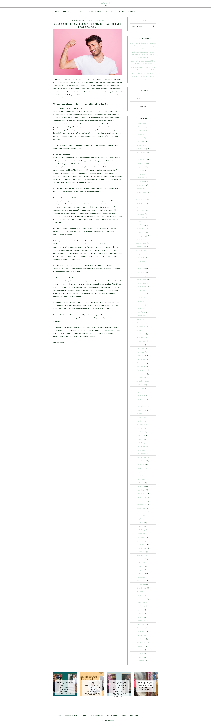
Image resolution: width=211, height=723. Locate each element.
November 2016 (142, 548)
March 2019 (142, 446)
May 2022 (141, 308)
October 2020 (141, 377)
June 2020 (141, 392)
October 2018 (142, 464)
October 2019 (142, 421)
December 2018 (142, 457)
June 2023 (141, 261)
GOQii (105, 2)
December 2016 (141, 544)
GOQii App (93, 333)
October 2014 (142, 639)
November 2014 (141, 635)
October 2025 (141, 159)
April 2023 (141, 268)
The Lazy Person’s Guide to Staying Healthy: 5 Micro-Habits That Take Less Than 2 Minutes (143, 54)
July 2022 (141, 301)
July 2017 (142, 519)
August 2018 (141, 472)
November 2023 (141, 243)
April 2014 (141, 660)
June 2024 (141, 218)
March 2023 (141, 272)
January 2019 (141, 454)
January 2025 (141, 192)
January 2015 (141, 628)
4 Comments (100, 20)
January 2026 (141, 149)
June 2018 (141, 479)
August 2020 (142, 385)
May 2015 (142, 613)
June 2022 (141, 305)
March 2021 (142, 359)
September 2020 (142, 381)
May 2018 (142, 483)
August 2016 (142, 559)
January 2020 (141, 410)
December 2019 (142, 414)
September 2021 (142, 337)
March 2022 (142, 316)
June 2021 (141, 348)
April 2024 (141, 225)
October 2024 (141, 203)
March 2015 (142, 621)
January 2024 (141, 236)
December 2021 (141, 326)
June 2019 (141, 435)
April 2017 (141, 530)
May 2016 (141, 570)
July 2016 (142, 562)
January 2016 (141, 584)
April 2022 (141, 312)
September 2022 (141, 294)
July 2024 (141, 214)
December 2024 (141, 196)
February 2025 (141, 188)
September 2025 (142, 163)
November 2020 (142, 374)
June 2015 (141, 610)
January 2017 (141, 541)
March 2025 (141, 185)
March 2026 (141, 141)
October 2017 (141, 508)
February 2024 (141, 232)
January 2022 (141, 323)
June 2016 (142, 566)
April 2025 (141, 181)
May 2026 (141, 134)
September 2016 (142, 555)
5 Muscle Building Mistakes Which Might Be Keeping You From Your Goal (87, 25)
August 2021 (142, 341)
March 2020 (141, 403)
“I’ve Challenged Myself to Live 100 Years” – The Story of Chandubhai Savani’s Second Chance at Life (92, 688)
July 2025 (142, 170)
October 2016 (142, 552)
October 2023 (141, 247)
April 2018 (141, 486)
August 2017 (142, 515)
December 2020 (142, 370)
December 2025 (141, 152)
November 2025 (141, 156)
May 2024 (141, 221)
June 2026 (141, 130)
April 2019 (141, 443)
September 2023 (141, 250)
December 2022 (141, 283)
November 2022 (141, 287)
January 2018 (141, 497)
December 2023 (141, 239)
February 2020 (141, 406)
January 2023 (141, 279)
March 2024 (141, 228)
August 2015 (142, 602)
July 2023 (141, 257)
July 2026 (141, 127)
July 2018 (142, 475)
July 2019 (142, 432)
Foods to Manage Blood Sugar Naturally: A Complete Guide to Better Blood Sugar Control (143, 45)
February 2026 (141, 145)
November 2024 (141, 199)
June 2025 (141, 174)
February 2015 (141, 624)
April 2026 (141, 138)
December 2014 (141, 631)
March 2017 (142, 533)
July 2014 (142, 650)
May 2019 (142, 439)
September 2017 (141, 512)
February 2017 (141, 537)
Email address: (143, 95)
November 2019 (142, 417)
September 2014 (141, 642)
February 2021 (141, 363)
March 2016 (141, 577)
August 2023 (141, 254)
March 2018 (142, 490)
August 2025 (142, 167)
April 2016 (141, 573)
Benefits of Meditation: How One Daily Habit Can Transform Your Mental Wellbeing (142, 76)
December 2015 (142, 588)
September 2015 (142, 599)
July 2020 (142, 388)
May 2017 (142, 526)
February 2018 (141, 493)
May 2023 (141, 265)
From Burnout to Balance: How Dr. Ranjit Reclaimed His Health (146, 685)
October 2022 (141, 290)
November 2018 (142, 461)
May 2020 (141, 395)
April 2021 (141, 355)
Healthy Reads (108, 330)
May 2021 (141, 352)
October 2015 (142, 595)
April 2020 (141, 399)
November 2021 (142, 330)
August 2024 (141, 210)
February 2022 (141, 319)
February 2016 (141, 581)
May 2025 (141, 178)
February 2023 (141, 276)
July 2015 (142, 606)
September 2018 (142, 468)
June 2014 (142, 653)
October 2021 (142, 334)
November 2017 (141, 504)
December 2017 (141, 501)
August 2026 (142, 123)
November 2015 (142, 592)
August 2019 (142, 428)
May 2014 (142, 657)
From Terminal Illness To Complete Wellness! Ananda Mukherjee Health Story (65, 687)
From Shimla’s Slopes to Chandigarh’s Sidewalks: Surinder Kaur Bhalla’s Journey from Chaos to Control (119, 689)
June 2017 (142, 523)
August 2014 (141, 646)
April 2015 (141, 617)
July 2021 (142, 345)
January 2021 (141, 366)
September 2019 (142, 424)
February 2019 (141, 450)
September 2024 (141, 207)
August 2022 (142, 297)
